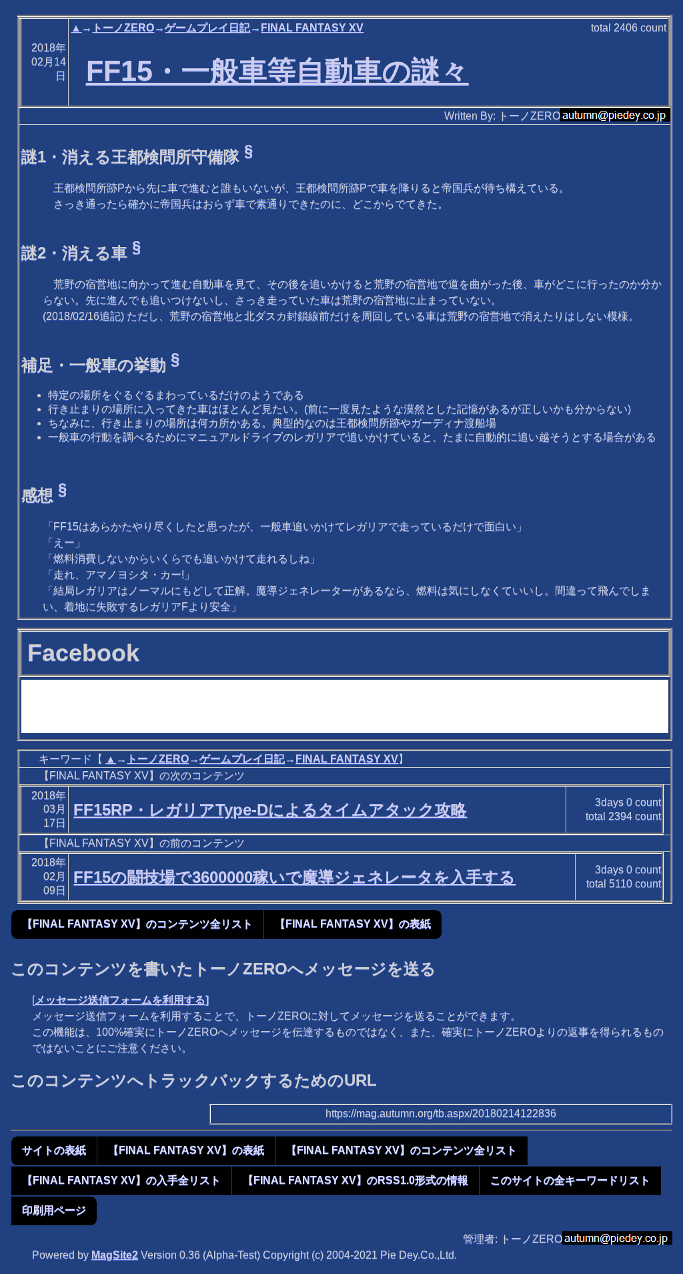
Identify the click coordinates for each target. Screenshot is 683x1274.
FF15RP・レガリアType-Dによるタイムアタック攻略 (270, 810)
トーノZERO (123, 27)
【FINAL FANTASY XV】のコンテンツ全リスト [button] (137, 923)
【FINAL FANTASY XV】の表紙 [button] (353, 923)
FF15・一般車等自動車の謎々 (277, 71)
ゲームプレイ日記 (207, 27)
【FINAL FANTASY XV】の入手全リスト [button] (121, 1180)
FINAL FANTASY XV (312, 27)
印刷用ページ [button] (54, 1210)
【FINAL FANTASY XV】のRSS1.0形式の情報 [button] (355, 1180)
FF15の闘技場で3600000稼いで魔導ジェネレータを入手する (294, 877)
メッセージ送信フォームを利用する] (122, 1000)
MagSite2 (114, 1255)
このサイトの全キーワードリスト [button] (570, 1180)
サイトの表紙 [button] (54, 1150)
